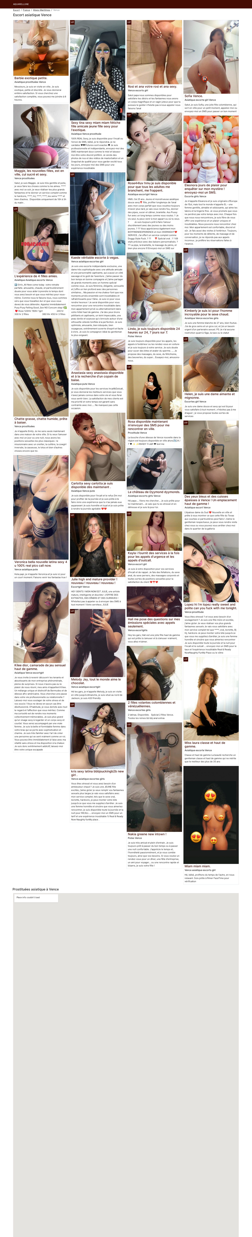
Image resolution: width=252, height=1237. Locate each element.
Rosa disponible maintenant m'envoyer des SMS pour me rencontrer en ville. (148, 425)
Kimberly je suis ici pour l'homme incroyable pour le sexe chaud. (208, 312)
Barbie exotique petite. (30, 78)
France (26, 10)
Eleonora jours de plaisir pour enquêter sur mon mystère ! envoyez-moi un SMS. (206, 188)
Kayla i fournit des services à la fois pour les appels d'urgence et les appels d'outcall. (153, 556)
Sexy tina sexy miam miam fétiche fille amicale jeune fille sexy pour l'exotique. (95, 126)
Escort (16, 10)
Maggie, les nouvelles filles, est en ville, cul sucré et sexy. (39, 172)
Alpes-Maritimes (41, 10)
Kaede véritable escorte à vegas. (95, 257)
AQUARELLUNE (21, 4)
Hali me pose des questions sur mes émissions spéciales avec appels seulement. (154, 622)
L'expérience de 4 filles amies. (36, 276)
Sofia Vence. (194, 96)
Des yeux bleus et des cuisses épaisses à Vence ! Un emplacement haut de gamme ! (211, 500)
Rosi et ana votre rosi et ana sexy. (152, 86)
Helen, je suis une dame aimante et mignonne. (210, 395)
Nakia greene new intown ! (147, 834)
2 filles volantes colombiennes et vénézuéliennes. (151, 704)
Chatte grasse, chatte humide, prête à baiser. (40, 420)
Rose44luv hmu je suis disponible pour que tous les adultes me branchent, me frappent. (152, 186)
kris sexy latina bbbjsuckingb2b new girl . (97, 773)
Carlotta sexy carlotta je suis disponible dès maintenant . (92, 485)
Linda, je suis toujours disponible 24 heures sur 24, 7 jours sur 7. (154, 330)
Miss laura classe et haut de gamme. (205, 744)
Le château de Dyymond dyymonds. (154, 492)
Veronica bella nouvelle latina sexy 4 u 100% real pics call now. (40, 563)
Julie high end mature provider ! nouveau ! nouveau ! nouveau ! (94, 581)
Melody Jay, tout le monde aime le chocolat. (96, 681)
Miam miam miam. (198, 866)
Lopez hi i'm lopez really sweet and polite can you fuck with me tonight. (211, 606)
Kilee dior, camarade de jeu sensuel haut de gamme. (40, 667)
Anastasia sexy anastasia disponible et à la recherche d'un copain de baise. (97, 376)
